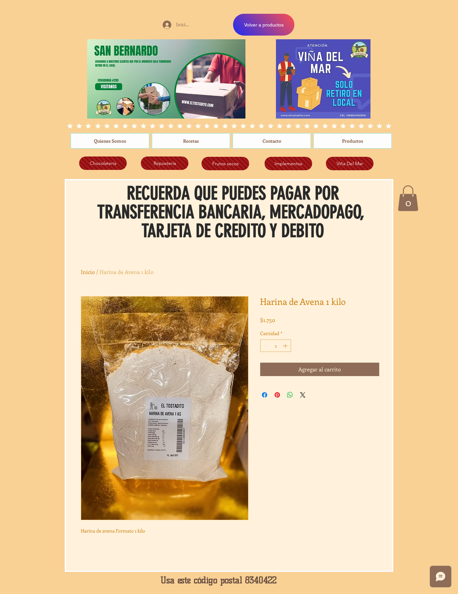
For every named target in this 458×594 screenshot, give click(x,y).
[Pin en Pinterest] (277, 395)
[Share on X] (303, 395)
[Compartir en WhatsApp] (290, 395)
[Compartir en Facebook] (265, 395)
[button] (408, 198)
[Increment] (286, 346)
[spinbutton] (276, 346)
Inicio (88, 271)
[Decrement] (265, 346)
